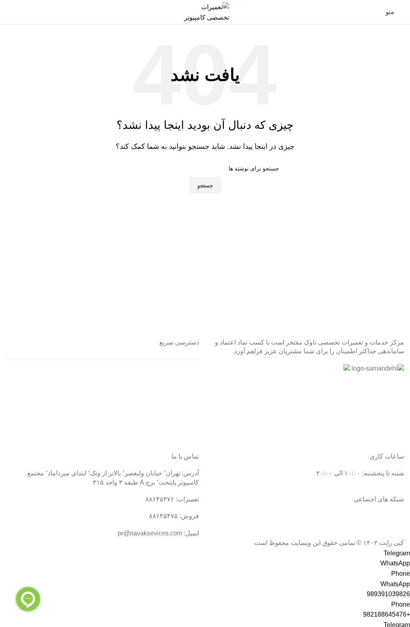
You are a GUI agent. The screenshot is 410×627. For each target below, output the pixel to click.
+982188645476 (386, 614)
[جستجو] (8, 12)
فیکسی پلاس (181, 435)
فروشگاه (187, 420)
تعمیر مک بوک (180, 405)
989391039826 (388, 594)
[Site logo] (205, 11)
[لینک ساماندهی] (378, 368)
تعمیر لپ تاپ (181, 390)
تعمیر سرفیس (180, 375)
